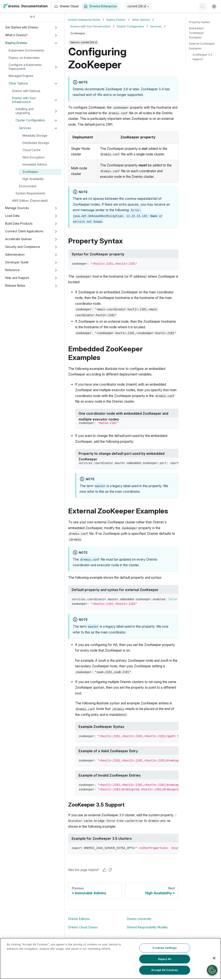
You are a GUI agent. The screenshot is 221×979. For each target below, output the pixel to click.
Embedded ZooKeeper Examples (196, 33)
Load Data (12, 215)
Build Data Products (19, 223)
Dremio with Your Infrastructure (24, 100)
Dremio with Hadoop (26, 91)
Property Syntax (199, 22)
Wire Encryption (33, 157)
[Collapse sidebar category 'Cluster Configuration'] (55, 120)
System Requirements (30, 193)
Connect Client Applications (24, 231)
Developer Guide (16, 262)
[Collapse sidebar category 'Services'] (55, 128)
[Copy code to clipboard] (173, 263)
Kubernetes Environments (26, 50)
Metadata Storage (34, 135)
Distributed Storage (35, 143)
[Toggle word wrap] (165, 462)
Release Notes (15, 285)
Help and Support (17, 278)
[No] (110, 870)
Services (25, 128)
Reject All (164, 959)
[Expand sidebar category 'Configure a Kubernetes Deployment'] (55, 67)
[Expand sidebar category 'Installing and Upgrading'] (55, 111)
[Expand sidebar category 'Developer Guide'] (55, 262)
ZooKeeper (30, 172)
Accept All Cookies (164, 970)
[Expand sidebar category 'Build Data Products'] (55, 224)
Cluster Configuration (30, 120)
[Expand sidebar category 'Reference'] (55, 270)
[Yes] (104, 870)
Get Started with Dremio (21, 27)
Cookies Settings (164, 947)
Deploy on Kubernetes (24, 57)
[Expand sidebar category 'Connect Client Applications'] (55, 231)
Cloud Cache (31, 150)
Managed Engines (21, 76)
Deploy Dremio (16, 43)
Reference (12, 270)
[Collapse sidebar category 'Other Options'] (55, 83)
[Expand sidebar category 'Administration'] (55, 255)
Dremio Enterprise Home (84, 19)
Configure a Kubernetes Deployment (25, 66)
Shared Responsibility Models (147, 927)
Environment (27, 186)
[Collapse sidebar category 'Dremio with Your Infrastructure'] (55, 100)
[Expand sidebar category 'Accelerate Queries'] (55, 239)
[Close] (214, 958)
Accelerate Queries (18, 239)
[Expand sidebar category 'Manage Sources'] (55, 208)
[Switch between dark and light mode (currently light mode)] (214, 6)
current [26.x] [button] (136, 6)
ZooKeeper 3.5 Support (202, 57)
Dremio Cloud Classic (83, 927)
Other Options (18, 83)
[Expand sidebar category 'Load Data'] (55, 216)
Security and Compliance (22, 247)
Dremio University (139, 919)
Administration (15, 254)
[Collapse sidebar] (32, 17)
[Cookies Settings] (212, 970)
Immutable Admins (34, 164)
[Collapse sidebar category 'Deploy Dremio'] (55, 43)
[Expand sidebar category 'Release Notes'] (55, 286)
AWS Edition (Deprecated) (30, 200)
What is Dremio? (16, 35)
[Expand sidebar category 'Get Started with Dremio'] (55, 27)
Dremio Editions (79, 919)
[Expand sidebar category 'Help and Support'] (55, 278)
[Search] (203, 6)
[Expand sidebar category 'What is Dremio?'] (55, 35)
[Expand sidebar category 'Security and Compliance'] (55, 247)
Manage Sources (17, 208)
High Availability (33, 179)
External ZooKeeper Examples (202, 46)
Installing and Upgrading (24, 111)
